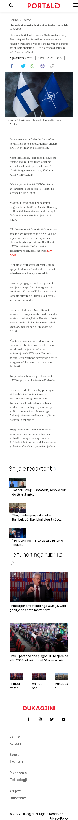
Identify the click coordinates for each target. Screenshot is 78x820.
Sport (14, 754)
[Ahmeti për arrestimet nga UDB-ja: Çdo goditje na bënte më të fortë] (39, 587)
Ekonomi (17, 761)
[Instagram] (40, 719)
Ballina (14, 20)
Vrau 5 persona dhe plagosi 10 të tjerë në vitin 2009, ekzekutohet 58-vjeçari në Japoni (39, 658)
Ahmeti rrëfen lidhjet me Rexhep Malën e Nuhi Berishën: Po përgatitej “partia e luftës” (16, 685)
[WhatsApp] (31, 66)
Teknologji (18, 779)
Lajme (27, 20)
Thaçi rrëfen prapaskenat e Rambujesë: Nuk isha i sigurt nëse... (37, 517)
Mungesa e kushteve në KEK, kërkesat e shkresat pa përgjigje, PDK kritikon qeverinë (61, 685)
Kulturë (16, 743)
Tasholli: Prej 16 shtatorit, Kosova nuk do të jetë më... (39, 492)
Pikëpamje (18, 772)
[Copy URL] (51, 66)
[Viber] (41, 66)
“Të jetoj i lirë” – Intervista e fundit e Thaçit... (37, 542)
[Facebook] (11, 66)
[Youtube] (63, 719)
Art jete (16, 791)
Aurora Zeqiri (23, 58)
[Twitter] (21, 66)
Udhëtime (18, 798)
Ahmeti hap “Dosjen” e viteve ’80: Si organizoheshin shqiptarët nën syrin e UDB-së (39, 685)
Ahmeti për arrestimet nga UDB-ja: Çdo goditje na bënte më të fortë (38, 608)
